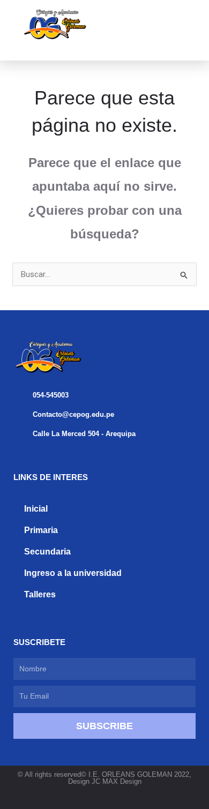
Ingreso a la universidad (73, 573)
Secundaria (47, 551)
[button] (151, 25)
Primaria (41, 530)
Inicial (36, 508)
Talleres (40, 594)
